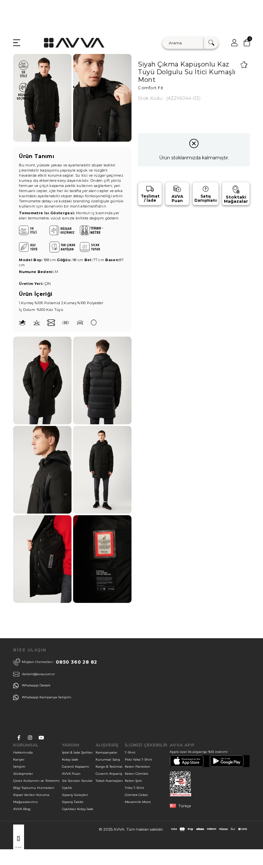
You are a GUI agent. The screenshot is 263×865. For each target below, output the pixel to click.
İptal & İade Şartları (77, 752)
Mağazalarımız (25, 802)
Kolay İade (70, 759)
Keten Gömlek (136, 774)
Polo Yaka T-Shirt (138, 759)
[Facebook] (18, 737)
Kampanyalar (106, 752)
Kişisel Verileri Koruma (31, 795)
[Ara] (211, 43)
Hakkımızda (23, 752)
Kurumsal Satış (108, 759)
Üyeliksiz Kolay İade (77, 809)
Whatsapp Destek (36, 685)
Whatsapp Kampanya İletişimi (46, 697)
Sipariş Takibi (72, 802)
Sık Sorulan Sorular (77, 781)
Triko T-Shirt (134, 788)
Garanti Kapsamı (75, 766)
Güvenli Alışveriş (109, 774)
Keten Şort (133, 781)
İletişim (19, 766)
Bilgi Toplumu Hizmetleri (33, 788)
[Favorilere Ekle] (244, 64)
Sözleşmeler (23, 774)
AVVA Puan (71, 774)
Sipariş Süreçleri (75, 795)
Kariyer (18, 759)
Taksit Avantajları (109, 781)
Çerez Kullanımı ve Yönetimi (36, 781)
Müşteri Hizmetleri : (59, 662)
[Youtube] (41, 737)
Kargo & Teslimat (109, 766)
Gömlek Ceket (136, 795)
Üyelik (67, 788)
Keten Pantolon (137, 766)
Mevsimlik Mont (138, 802)
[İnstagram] (30, 737)
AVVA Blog (21, 809)
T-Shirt (130, 752)
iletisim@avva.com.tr (38, 674)
